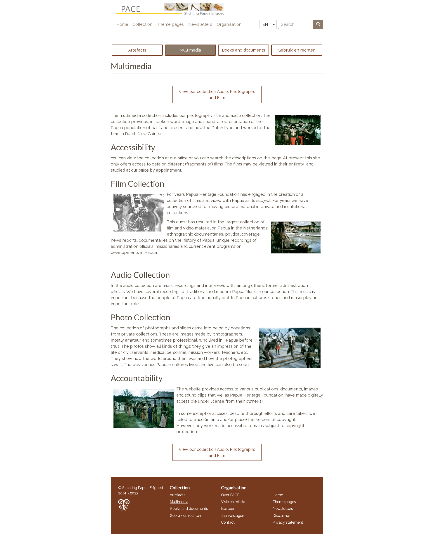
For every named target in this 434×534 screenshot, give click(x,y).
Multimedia (190, 50)
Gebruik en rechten (297, 50)
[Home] (174, 9)
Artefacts (137, 50)
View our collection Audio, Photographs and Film (217, 94)
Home (122, 24)
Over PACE (230, 495)
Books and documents (243, 50)
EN (265, 24)
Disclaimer (281, 515)
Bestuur (227, 508)
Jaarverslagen (232, 515)
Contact (228, 522)
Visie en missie (233, 502)
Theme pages (170, 24)
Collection (142, 24)
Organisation (229, 24)
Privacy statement (288, 522)
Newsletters (200, 24)
